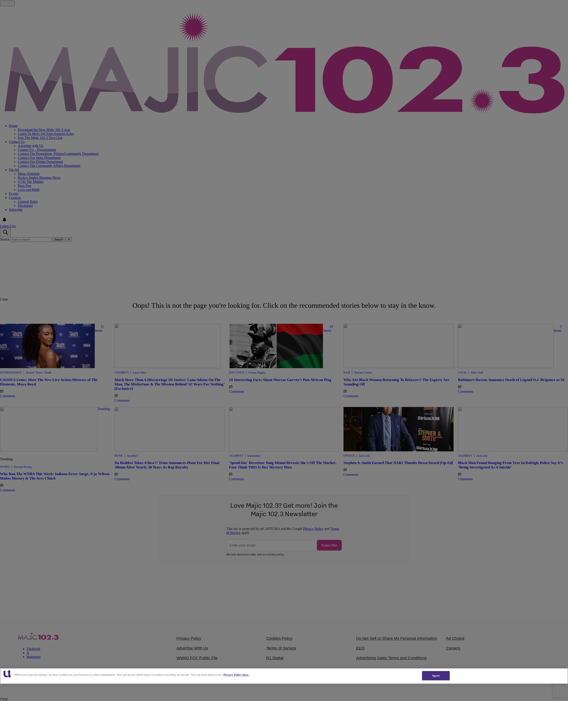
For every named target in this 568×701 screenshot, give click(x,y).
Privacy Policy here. (236, 674)
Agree (436, 675)
